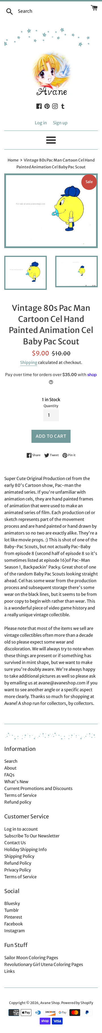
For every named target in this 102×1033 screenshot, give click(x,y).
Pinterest (13, 917)
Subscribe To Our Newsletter (32, 836)
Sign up (60, 122)
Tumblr (11, 910)
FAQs (9, 775)
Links (9, 971)
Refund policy (17, 802)
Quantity (51, 406)
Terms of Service (20, 795)
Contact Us (15, 842)
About (10, 768)
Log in (41, 122)
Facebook (13, 924)
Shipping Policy (19, 856)
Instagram (14, 930)
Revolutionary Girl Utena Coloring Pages (43, 964)
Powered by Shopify (77, 1003)
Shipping (28, 362)
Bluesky (12, 903)
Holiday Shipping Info (25, 849)
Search (11, 761)
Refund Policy (17, 863)
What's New (16, 781)
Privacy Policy (17, 870)
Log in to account (21, 829)
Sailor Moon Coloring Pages (31, 957)
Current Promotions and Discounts (38, 788)
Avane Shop (50, 1003)
